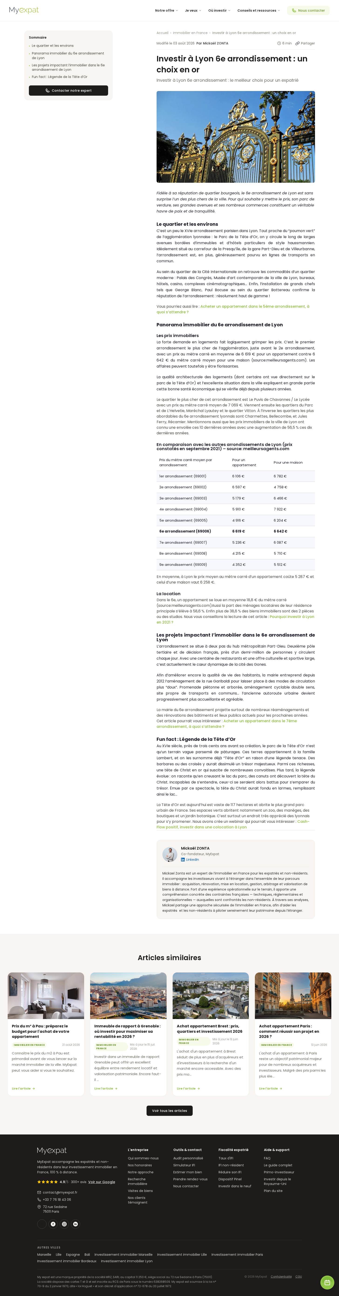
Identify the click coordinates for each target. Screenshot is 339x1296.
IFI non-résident (231, 1165)
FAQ (267, 1158)
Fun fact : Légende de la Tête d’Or (58, 77)
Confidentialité (281, 1277)
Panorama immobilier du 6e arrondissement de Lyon (66, 55)
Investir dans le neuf (235, 1186)
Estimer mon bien (187, 1172)
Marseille (44, 1254)
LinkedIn (192, 859)
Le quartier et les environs (51, 46)
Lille (59, 1254)
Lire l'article (21, 1088)
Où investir (217, 10)
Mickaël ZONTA (195, 848)
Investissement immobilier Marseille (124, 1254)
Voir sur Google (101, 1182)
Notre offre (164, 10)
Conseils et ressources (256, 10)
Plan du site (273, 1190)
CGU (298, 1277)
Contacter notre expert (72, 90)
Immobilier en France (190, 32)
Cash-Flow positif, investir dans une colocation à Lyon (233, 824)
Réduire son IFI (230, 1172)
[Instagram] (64, 1224)
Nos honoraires (140, 1165)
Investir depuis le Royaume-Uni (277, 1181)
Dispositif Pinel (230, 1179)
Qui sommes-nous (143, 1158)
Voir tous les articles (169, 1110)
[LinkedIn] (75, 1224)
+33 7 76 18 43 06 (57, 1199)
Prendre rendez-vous (190, 1179)
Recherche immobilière (137, 1181)
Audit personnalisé (188, 1158)
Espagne (73, 1254)
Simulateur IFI (184, 1165)
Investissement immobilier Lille (182, 1254)
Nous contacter (311, 10)
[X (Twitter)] (42, 1224)
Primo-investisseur (279, 1172)
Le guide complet (278, 1165)
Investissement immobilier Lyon (127, 1261)
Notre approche (141, 1172)
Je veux (191, 10)
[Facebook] (53, 1224)
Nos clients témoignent (137, 1200)
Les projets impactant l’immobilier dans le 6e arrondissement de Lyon (67, 67)
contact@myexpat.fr (60, 1192)
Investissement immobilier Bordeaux (66, 1261)
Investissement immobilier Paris (237, 1254)
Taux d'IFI (226, 1158)
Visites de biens (140, 1190)
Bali (87, 1254)
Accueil (162, 32)
